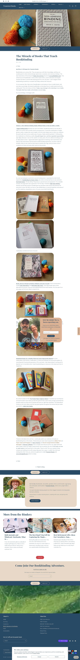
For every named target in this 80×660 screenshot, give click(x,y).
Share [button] (18, 66)
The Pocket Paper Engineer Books (39, 398)
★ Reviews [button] (78, 331)
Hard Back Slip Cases (37, 285)
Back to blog (41, 467)
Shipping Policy (43, 633)
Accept (39, 656)
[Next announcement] (54, 1)
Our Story (5, 621)
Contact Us (5, 624)
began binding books (22, 128)
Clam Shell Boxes (24, 285)
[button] (69, 6)
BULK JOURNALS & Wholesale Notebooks (49, 628)
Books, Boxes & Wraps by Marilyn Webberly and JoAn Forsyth (32, 283)
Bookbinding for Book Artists (30, 180)
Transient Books (50, 452)
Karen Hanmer (36, 442)
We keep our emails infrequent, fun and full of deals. (52, 339)
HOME (4, 619)
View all (40, 557)
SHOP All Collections (45, 626)
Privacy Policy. (36, 653)
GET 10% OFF (51, 336)
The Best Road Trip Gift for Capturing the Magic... (39, 536)
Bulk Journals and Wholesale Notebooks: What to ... (15, 537)
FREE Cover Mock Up (45, 619)
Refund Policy (43, 630)
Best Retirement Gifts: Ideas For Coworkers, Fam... (64, 536)
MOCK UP (45, 48)
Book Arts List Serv (39, 75)
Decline (56, 656)
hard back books (20, 181)
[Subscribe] (50, 576)
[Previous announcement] (25, 1)
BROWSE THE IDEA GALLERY (47, 624)
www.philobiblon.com (55, 75)
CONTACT (35, 48)
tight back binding (55, 183)
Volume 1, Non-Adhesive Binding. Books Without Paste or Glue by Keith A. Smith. (38, 125)
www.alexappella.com (22, 453)
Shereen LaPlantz (27, 444)
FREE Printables (43, 621)
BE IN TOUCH (35, 500)
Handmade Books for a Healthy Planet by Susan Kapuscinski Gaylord (34, 358)
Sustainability (6, 630)
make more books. (28, 406)
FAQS (4, 628)
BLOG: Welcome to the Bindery (10, 626)
